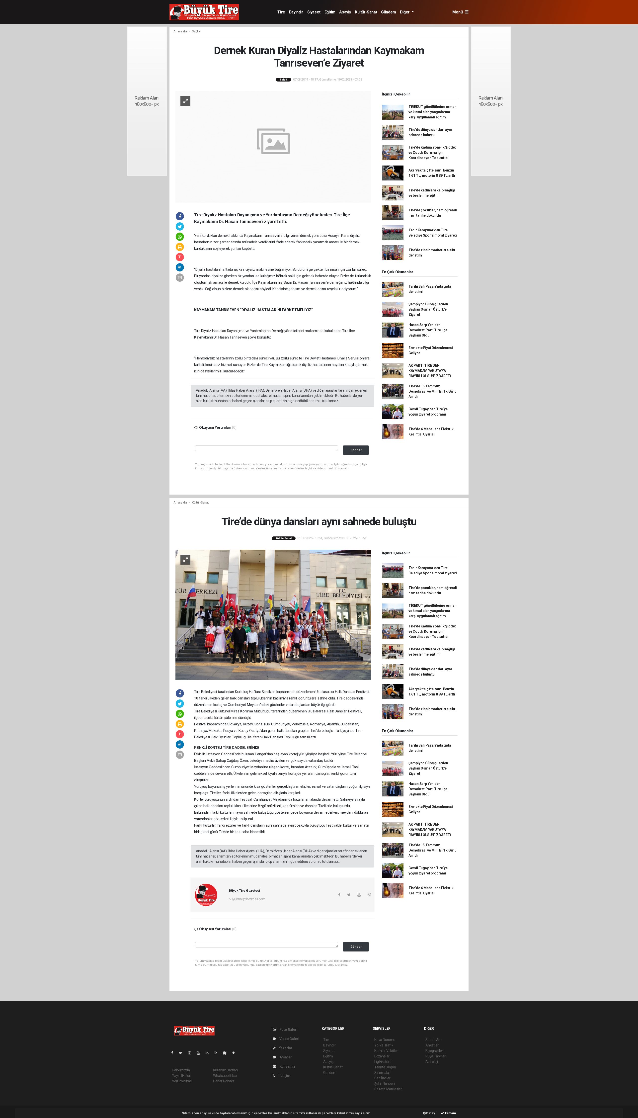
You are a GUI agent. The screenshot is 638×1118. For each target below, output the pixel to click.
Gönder (356, 450)
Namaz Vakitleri (386, 1051)
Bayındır (296, 12)
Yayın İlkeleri (181, 1076)
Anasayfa (180, 31)
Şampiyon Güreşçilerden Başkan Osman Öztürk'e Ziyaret (428, 309)
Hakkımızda (181, 1070)
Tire (281, 12)
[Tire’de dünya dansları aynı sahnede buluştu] (273, 614)
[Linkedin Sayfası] (209, 1053)
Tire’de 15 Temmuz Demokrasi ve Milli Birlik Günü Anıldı (432, 391)
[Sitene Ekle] (235, 1053)
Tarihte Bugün (385, 1067)
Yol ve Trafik (383, 1045)
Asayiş (345, 12)
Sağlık (196, 31)
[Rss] (218, 1053)
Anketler (431, 1045)
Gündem (388, 12)
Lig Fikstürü (383, 1062)
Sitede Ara (433, 1040)
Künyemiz (287, 1066)
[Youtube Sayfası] (200, 1053)
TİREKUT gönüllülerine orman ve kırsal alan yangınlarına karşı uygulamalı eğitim (432, 112)
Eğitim (329, 12)
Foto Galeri (288, 1030)
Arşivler (285, 1057)
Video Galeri (289, 1039)
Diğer (405, 12)
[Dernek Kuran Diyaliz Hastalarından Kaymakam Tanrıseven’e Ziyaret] (273, 146)
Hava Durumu (384, 1040)
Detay (430, 1113)
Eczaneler (382, 1056)
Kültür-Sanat (366, 12)
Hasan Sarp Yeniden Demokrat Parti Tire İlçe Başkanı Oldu (427, 330)
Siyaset (313, 12)
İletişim (284, 1076)
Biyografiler (434, 1051)
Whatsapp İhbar (225, 1076)
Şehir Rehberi (384, 1084)
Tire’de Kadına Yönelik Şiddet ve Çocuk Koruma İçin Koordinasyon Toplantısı (432, 152)
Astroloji (431, 1062)
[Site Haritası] (227, 1053)
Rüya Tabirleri (435, 1056)
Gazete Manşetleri (388, 1089)
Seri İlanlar (382, 1078)
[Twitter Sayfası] (182, 1053)
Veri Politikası (182, 1081)
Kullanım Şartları (225, 1070)
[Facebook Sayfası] (174, 1053)
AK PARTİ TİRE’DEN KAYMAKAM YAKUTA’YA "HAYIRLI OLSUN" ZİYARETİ (429, 370)
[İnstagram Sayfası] (191, 1053)
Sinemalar (382, 1073)
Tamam (450, 1113)
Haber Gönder (223, 1081)
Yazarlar (285, 1048)
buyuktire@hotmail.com (247, 899)
